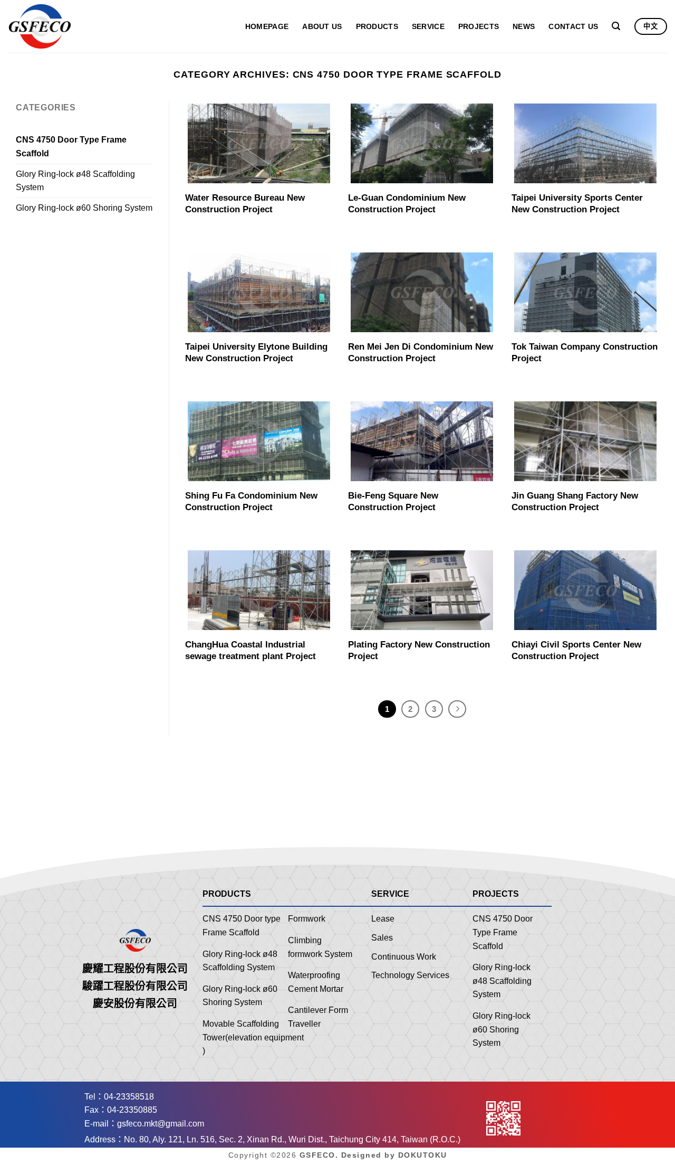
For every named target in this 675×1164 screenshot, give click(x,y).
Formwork (306, 918)
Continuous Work (403, 956)
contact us (573, 26)
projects (478, 26)
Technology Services (410, 975)
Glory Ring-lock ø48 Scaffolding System (75, 181)
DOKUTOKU (422, 1155)
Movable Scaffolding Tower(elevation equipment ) (253, 1037)
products (377, 26)
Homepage (266, 26)
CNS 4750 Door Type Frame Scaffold (71, 146)
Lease (382, 918)
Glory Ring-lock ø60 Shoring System (84, 207)
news (524, 26)
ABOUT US (322, 26)
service (428, 26)
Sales (382, 937)
